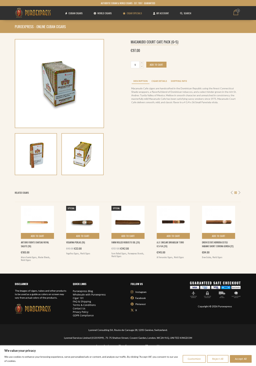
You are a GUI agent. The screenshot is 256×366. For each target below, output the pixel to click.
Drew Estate (206, 257)
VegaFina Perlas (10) (75, 242)
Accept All (241, 358)
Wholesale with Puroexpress (89, 294)
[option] (37, 233)
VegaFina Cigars (72, 253)
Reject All (217, 358)
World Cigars (26, 260)
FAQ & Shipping (82, 301)
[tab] (140, 81)
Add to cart (37, 236)
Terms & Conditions (84, 305)
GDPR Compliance (83, 315)
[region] (128, 355)
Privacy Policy (80, 312)
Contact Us (79, 308)
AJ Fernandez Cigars (164, 257)
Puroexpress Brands (135, 253)
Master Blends (43, 257)
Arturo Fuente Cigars (29, 257)
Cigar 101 (78, 298)
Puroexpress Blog (83, 291)
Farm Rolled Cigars (118, 253)
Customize (194, 358)
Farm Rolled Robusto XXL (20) (125, 242)
